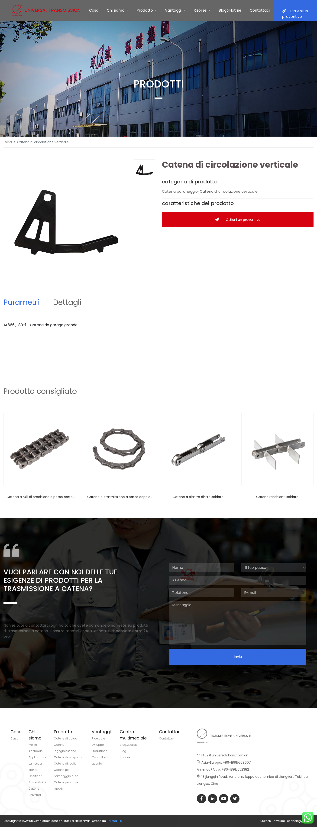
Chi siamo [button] (116, 10)
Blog (123, 751)
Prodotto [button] (145, 10)
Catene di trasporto (67, 757)
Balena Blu (114, 821)
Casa (93, 10)
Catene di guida (65, 738)
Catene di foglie (65, 763)
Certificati (35, 776)
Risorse (125, 757)
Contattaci (260, 10)
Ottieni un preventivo (295, 13)
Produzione (99, 751)
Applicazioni (37, 757)
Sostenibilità (37, 782)
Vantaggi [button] (173, 10)
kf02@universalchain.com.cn (224, 755)
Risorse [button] (200, 10)
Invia (238, 656)
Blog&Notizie (230, 10)
